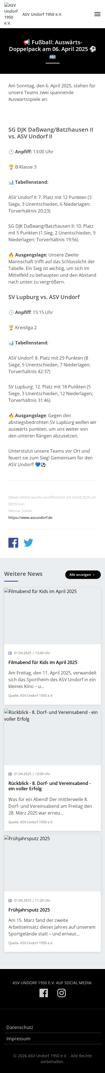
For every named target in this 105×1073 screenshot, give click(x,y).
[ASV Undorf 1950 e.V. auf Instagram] (61, 994)
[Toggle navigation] (95, 14)
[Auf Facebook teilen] (13, 543)
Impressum (18, 1039)
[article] (52, 646)
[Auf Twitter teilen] (28, 543)
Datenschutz (19, 1027)
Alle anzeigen (80, 574)
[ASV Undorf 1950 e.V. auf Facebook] (43, 994)
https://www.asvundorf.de (30, 517)
